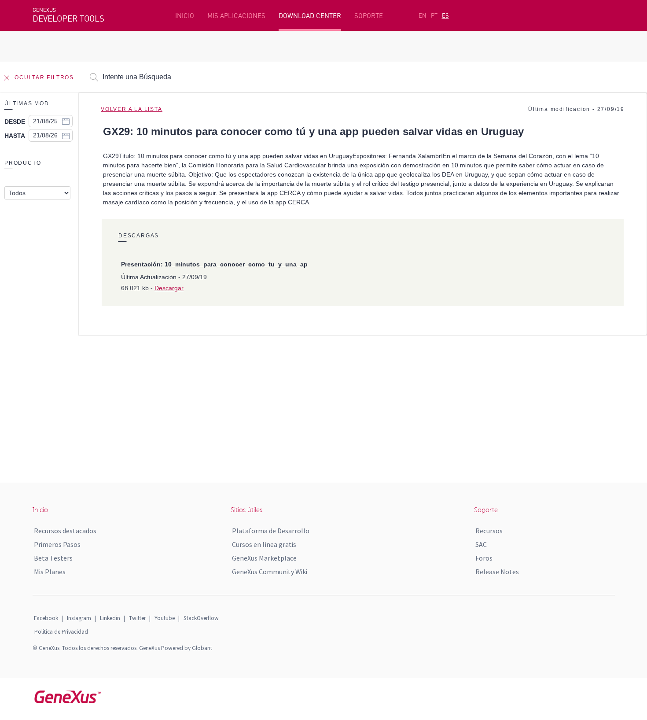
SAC (481, 544)
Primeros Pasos (57, 544)
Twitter (137, 618)
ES (445, 15)
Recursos (489, 530)
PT (434, 15)
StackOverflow (201, 618)
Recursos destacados (65, 530)
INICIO (184, 15)
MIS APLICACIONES (236, 15)
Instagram (79, 618)
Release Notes (497, 571)
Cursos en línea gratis (264, 544)
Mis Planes (50, 571)
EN (422, 15)
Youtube (164, 618)
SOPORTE (368, 15)
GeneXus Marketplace (264, 558)
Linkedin (110, 618)
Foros (484, 558)
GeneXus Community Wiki (269, 571)
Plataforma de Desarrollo (270, 530)
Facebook (46, 618)
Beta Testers (53, 558)
